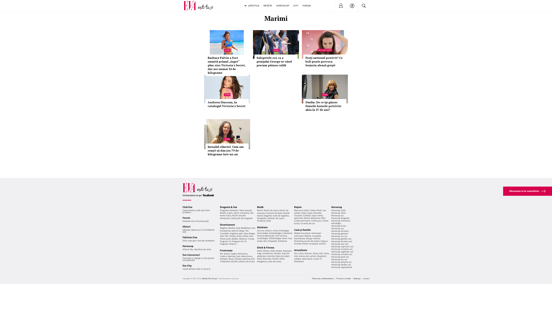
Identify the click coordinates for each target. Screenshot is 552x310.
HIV (265, 241)
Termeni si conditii (343, 278)
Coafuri (223, 256)
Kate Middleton (243, 228)
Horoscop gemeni (339, 233)
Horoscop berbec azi (341, 264)
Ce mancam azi (307, 223)
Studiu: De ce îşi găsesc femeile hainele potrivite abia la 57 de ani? (323, 106)
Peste (319, 210)
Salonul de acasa (246, 261)
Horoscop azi (337, 215)
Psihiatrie (282, 241)
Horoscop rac (337, 228)
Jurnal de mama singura (316, 241)
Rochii (227, 253)
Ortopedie (272, 241)
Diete (259, 250)
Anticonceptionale (265, 235)
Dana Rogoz (249, 233)
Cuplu (230, 213)
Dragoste (224, 210)
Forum (307, 5)
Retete (267, 5)
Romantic (233, 210)
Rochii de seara (271, 210)
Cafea (303, 213)
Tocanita (298, 215)
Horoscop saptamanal (341, 267)
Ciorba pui (316, 220)
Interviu (308, 253)
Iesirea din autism (307, 256)
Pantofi (286, 213)
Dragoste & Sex (228, 207)
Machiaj (231, 256)
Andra (239, 236)
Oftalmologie (275, 238)
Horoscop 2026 (338, 210)
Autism (322, 243)
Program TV (225, 241)
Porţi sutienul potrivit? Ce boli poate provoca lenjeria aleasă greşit (324, 61)
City (295, 5)
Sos (324, 210)
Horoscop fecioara (340, 231)
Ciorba (312, 210)
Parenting (298, 241)
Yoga (259, 253)
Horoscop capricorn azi (342, 246)
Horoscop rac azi (339, 236)
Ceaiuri (268, 230)
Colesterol (287, 233)
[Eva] (192, 3)
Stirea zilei (318, 253)
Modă (260, 207)
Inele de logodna (281, 215)
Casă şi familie (302, 229)
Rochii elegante (264, 215)
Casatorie (244, 213)
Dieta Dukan (276, 250)
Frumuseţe (226, 250)
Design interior (313, 238)
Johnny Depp (238, 230)
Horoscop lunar (338, 225)
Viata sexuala (245, 210)
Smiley (232, 236)
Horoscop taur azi (339, 244)
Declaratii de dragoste (242, 218)
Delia (245, 236)
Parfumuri (243, 253)
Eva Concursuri (191, 254)
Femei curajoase (310, 243)
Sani (238, 256)
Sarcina (260, 230)
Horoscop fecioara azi (341, 241)
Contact (366, 278)
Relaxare (287, 250)
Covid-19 (317, 258)
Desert (307, 218)
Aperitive (298, 218)
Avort (284, 238)
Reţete (298, 207)
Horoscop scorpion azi (341, 249)
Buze (231, 258)
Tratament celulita (229, 261)
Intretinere (267, 253)
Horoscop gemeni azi (341, 238)
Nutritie (271, 256)
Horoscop (282, 5)
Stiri (227, 50)
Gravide (298, 243)
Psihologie (284, 230)
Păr (221, 253)
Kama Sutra (225, 215)
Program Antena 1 (228, 244)
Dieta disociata (264, 258)
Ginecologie (262, 233)
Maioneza (315, 218)
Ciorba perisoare (302, 220)
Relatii (223, 213)
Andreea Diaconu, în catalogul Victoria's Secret (226, 104)
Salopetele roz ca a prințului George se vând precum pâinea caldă (274, 61)
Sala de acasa (274, 261)
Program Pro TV (239, 241)
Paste (306, 210)
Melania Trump (246, 238)
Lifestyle (253, 5)
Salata (297, 213)
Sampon (224, 258)
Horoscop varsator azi (341, 254)
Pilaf (323, 218)
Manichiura (246, 256)
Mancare (298, 210)
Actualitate (325, 50)
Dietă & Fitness (265, 247)
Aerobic (277, 253)
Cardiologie (262, 238)
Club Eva (187, 207)
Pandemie (299, 261)
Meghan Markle (227, 228)
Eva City (187, 265)
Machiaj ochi (249, 258)
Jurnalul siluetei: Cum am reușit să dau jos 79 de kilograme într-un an (226, 150)
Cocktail (307, 215)
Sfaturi (186, 226)
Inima (275, 230)
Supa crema (317, 215)
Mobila (307, 236)
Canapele (316, 236)
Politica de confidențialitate (323, 278)
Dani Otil (224, 236)
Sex (251, 213)
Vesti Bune (307, 258)
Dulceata (317, 213)
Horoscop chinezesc (340, 220)
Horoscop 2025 (338, 213)
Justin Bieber (232, 238)
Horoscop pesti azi (340, 256)
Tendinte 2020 (264, 220)
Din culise (299, 253)
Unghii (234, 253)
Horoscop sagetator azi (342, 251)
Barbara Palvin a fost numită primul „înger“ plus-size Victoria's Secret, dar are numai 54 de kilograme (226, 65)
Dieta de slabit (282, 256)
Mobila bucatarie (302, 233)
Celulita (238, 258)
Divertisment (227, 224)
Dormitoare (299, 238)
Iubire (236, 213)
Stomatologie (275, 233)
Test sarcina (281, 235)
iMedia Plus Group (209, 278)
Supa (309, 213)
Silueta (275, 258)
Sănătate (262, 227)
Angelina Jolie (236, 233)
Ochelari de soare (275, 218)
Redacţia (357, 278)
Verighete (261, 218)
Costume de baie (274, 213)
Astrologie (336, 223)
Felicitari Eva (190, 237)
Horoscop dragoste (340, 218)
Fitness (266, 250)
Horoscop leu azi (339, 259)
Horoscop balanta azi (341, 262)
